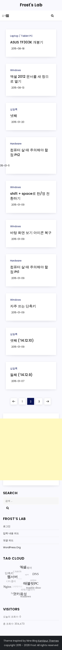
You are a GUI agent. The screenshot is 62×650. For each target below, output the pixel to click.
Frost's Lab (31, 5)
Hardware (16, 143)
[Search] (52, 15)
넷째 (13, 115)
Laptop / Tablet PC (21, 35)
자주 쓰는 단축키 (23, 306)
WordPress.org (12, 547)
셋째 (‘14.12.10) (22, 340)
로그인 (6, 526)
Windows (15, 70)
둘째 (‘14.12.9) (21, 374)
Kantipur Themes (48, 640)
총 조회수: (9, 623)
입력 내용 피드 (11, 533)
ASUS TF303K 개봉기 (26, 42)
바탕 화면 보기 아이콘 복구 (30, 232)
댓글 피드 (8, 540)
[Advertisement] (31, 449)
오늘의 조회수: (11, 616)
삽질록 (13, 109)
